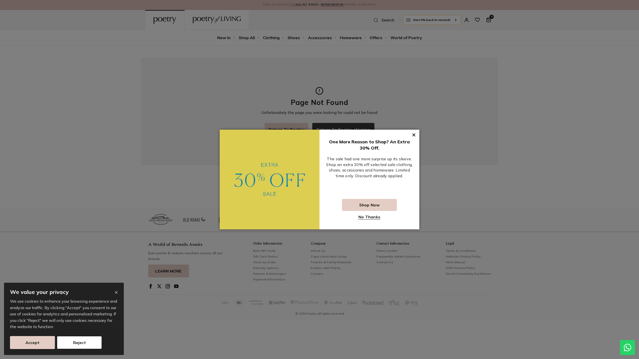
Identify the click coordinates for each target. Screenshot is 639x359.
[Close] (116, 292)
